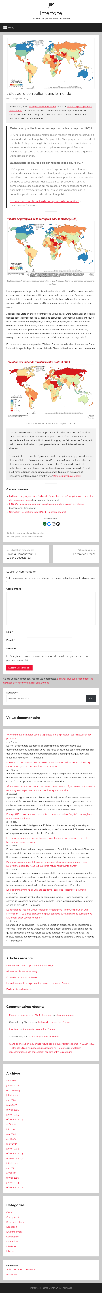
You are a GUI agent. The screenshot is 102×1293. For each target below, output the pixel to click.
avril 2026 (11, 1080)
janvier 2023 (12, 1182)
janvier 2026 (12, 1085)
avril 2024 (11, 1139)
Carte (12, 533)
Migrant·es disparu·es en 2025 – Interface (30, 1015)
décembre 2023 (14, 1153)
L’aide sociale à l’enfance (18, 989)
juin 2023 (11, 1168)
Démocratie (26, 536)
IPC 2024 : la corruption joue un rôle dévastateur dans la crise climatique (46, 504)
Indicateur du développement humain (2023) (29, 965)
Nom (9, 631)
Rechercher (12, 692)
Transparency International (42, 106)
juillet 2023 (12, 1163)
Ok (90, 698)
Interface (51, 13)
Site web (11, 648)
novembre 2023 (14, 1158)
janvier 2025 (12, 1114)
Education (11, 1226)
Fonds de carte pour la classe (21, 977)
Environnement (14, 1231)
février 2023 (12, 1177)
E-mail (10, 640)
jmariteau (14, 1029)
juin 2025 (11, 1100)
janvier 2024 (12, 1148)
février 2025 (12, 1109)
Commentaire (14, 588)
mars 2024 (11, 1143)
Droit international (24, 533)
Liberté (10, 1251)
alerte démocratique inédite (67, 476)
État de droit (38, 536)
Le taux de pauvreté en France (54, 1022)
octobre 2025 (13, 1090)
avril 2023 (11, 1173)
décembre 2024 (14, 1119)
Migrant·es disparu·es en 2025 (21, 971)
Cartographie (13, 1217)
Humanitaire (12, 1241)
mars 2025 (11, 1105)
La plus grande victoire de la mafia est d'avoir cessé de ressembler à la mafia (46, 889)
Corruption (15, 536)
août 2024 (11, 1124)
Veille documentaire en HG (20, 1269)
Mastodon (11, 1274)
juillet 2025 (12, 1095)
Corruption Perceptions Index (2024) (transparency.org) (37, 512)
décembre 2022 (14, 1187)
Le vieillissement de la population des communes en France (37, 983)
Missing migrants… (65, 1015)
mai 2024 (11, 1134)
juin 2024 (11, 1129)
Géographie (38, 533)
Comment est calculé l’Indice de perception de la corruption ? (44, 201)
